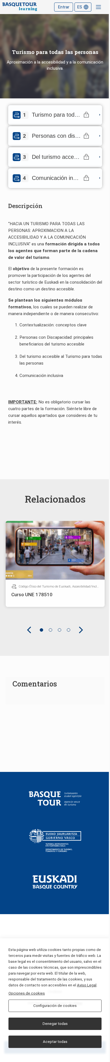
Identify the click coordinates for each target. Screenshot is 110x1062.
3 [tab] (59, 630)
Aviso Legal (86, 985)
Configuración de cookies (55, 1006)
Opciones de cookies (26, 993)
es (79, 7)
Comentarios (34, 683)
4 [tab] (68, 630)
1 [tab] (41, 630)
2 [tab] (50, 630)
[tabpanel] (55, 564)
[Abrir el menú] (98, 7)
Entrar (63, 7)
